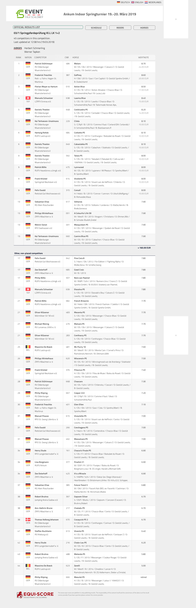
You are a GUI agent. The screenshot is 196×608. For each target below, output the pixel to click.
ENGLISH (139, 2)
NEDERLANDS (155, 2)
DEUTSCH (125, 2)
